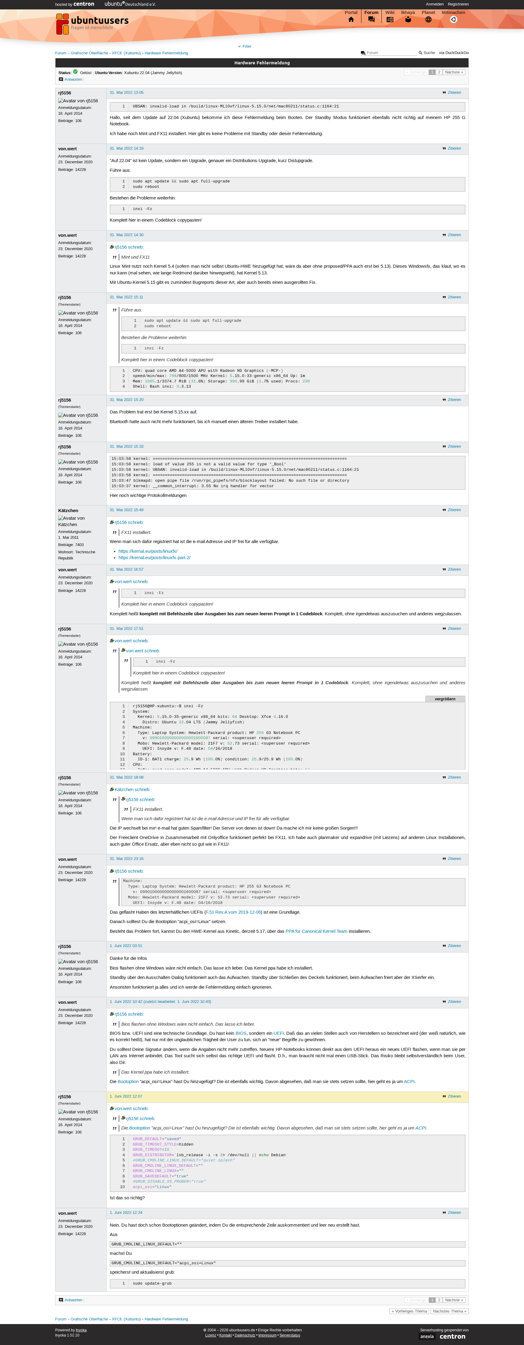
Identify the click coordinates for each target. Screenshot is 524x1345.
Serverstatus (290, 1335)
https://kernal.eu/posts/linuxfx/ (148, 551)
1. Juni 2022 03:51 (126, 945)
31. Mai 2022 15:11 (126, 297)
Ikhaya (408, 12)
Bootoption (128, 1082)
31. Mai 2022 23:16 (126, 858)
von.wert (67, 149)
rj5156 (64, 93)
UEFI (279, 1033)
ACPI (409, 1082)
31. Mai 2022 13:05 (126, 92)
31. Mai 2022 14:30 (126, 235)
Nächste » (454, 72)
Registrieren (458, 4)
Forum (371, 12)
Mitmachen (453, 12)
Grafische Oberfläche (89, 53)
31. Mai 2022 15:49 (126, 510)
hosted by (64, 4)
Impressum (267, 1335)
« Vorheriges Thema (409, 1311)
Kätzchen (68, 511)
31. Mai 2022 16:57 (126, 569)
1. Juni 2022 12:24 (126, 1212)
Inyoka (81, 1330)
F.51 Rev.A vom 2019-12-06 (233, 912)
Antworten (73, 79)
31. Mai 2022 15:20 (126, 399)
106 (78, 120)
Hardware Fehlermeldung (166, 53)
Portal (351, 12)
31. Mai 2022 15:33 (126, 446)
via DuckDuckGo (454, 53)
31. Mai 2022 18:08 (126, 777)
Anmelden (435, 4)
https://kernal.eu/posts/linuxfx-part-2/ (154, 558)
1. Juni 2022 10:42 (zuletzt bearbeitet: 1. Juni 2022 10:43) (160, 1001)
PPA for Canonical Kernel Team (317, 931)
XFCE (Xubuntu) (126, 53)
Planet (428, 12)
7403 (79, 544)
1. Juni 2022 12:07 (126, 1096)
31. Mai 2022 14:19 (126, 148)
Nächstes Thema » (449, 1311)
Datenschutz (245, 1335)
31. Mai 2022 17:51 (126, 628)
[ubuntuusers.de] (93, 25)
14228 (80, 169)
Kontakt (225, 1335)
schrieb (135, 247)
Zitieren (454, 92)
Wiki (390, 12)
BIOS (241, 1033)
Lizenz (210, 1335)
